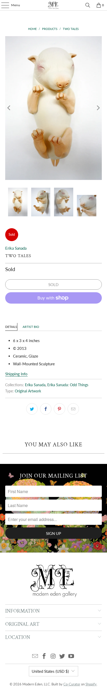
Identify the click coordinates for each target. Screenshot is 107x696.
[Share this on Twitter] (32, 409)
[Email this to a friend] (73, 409)
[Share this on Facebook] (45, 409)
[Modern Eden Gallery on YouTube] (71, 656)
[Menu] (2, 5)
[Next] (98, 108)
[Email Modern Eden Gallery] (35, 656)
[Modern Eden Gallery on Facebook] (44, 656)
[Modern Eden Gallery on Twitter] (62, 656)
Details (11, 327)
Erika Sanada (15, 248)
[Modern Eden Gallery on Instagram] (53, 656)
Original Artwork (28, 391)
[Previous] (9, 108)
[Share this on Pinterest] (59, 409)
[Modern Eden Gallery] (53, 5)
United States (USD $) (50, 671)
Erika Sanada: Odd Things (67, 385)
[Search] (88, 5)
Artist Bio (31, 327)
